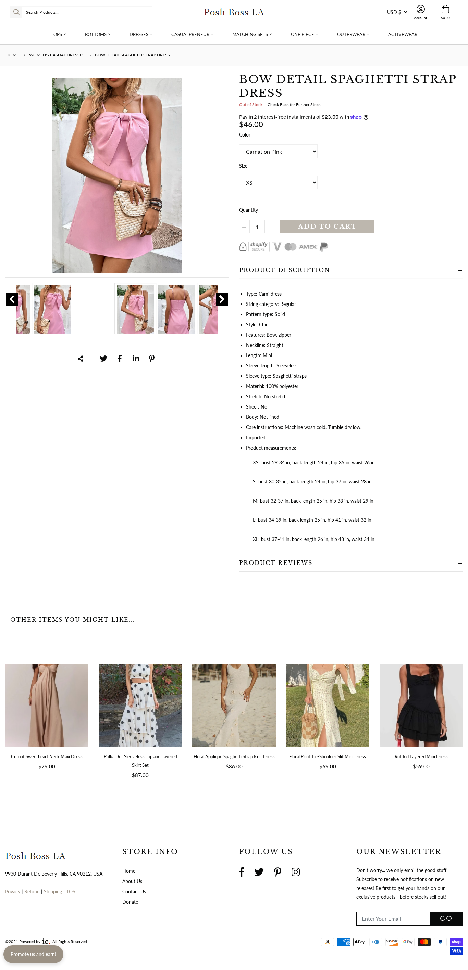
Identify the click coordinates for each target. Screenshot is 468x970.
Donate (130, 902)
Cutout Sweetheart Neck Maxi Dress (47, 756)
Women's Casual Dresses (57, 54)
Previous (12, 299)
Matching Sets (250, 34)
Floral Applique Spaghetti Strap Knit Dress (234, 756)
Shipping (53, 891)
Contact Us (134, 891)
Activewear (402, 34)
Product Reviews (275, 562)
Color (244, 135)
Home (12, 54)
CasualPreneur (190, 34)
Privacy (12, 891)
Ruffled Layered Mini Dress (421, 756)
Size (243, 166)
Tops (56, 34)
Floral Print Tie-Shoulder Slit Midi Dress (327, 756)
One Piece (302, 34)
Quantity (248, 210)
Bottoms (96, 34)
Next (222, 299)
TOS (70, 891)
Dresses (139, 34)
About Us (132, 881)
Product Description (284, 270)
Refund (32, 891)
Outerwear (351, 34)
